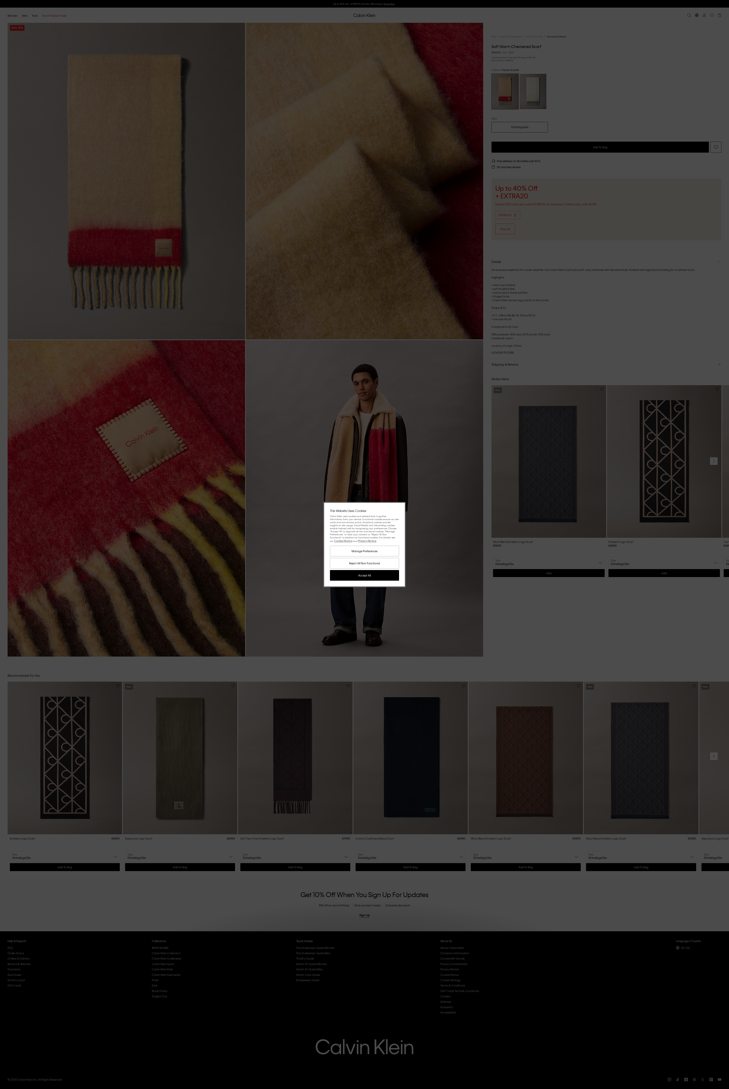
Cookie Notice (343, 541)
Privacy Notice (367, 541)
